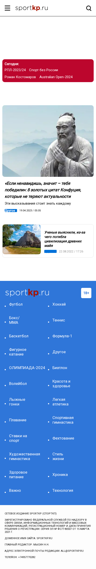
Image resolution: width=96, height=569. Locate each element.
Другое (10, 210)
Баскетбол (18, 336)
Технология (62, 490)
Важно (15, 490)
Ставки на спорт (18, 438)
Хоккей (59, 304)
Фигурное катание (17, 351)
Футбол (16, 304)
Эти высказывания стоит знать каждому (38, 203)
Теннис (58, 320)
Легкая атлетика (60, 401)
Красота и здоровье (61, 383)
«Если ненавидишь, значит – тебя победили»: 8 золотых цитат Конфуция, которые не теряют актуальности (43, 190)
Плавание (17, 420)
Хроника (60, 474)
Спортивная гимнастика (62, 420)
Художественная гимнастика (19, 456)
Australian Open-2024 (55, 77)
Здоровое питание (18, 474)
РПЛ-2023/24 (15, 70)
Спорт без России (43, 70)
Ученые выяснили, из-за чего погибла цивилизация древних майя (64, 239)
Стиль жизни (58, 456)
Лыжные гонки (17, 401)
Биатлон (59, 367)
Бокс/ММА (14, 320)
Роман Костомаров (20, 77)
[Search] (87, 8)
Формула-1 (62, 336)
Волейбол (18, 383)
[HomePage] (40, 9)
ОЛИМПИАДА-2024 (19, 367)
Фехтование (62, 438)
